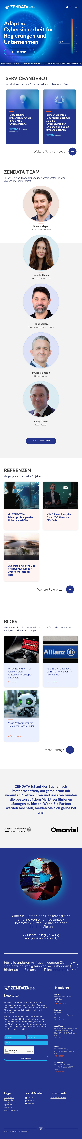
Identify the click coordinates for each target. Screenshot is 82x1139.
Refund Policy (8, 1108)
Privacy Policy (9, 1097)
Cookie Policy (9, 1100)
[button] (76, 6)
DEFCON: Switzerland (58, 1097)
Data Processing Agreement (9, 1104)
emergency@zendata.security (41, 938)
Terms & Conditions (11, 1111)
